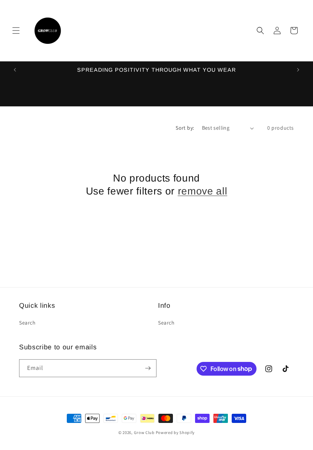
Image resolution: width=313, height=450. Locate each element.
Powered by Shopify (175, 432)
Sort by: (185, 127)
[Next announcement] (298, 69)
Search (27, 322)
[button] (16, 30)
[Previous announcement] (14, 69)
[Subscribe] (147, 368)
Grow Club (145, 432)
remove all (202, 191)
